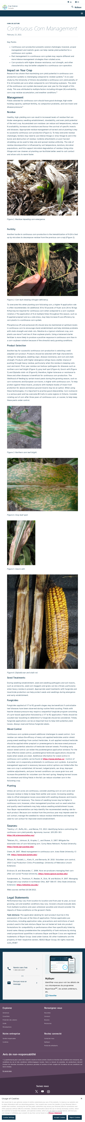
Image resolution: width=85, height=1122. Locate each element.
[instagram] (48, 1093)
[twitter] (36, 1092)
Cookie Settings (8, 1117)
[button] (22, 969)
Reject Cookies (75, 1117)
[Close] (81, 1098)
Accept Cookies (59, 1117)
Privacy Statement (55, 1113)
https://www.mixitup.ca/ (54, 759)
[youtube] (42, 1092)
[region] (42, 1108)
